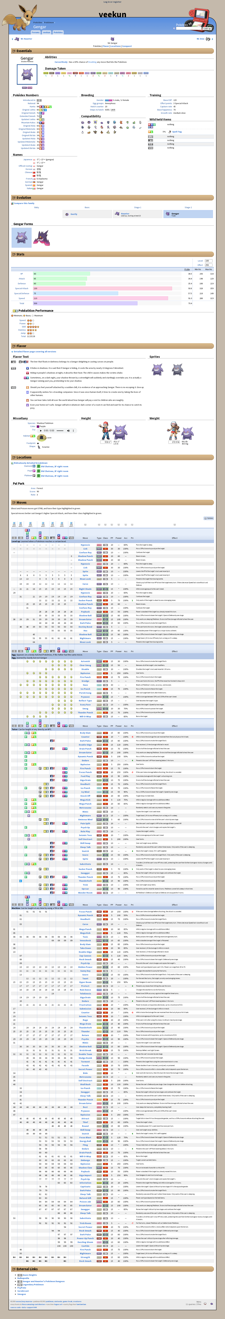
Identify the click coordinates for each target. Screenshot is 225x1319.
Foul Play (85, 776)
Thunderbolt (85, 880)
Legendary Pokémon (33, 1284)
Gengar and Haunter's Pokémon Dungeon (44, 1281)
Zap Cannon (85, 955)
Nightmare (85, 638)
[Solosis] (127, 126)
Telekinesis (85, 993)
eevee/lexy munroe (24, 1301)
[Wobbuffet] (114, 121)
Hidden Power (85, 967)
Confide (85, 1246)
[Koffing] (95, 121)
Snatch (85, 851)
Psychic (85, 1039)
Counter (85, 736)
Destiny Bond (85, 626)
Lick (85, 548)
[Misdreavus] (108, 121)
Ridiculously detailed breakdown (30, 463)
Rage (85, 1020)
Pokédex (37, 22)
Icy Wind (85, 791)
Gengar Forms (23, 224)
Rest (85, 1107)
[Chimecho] (95, 126)
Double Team (85, 1054)
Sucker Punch (85, 600)
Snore (85, 854)
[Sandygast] (108, 131)
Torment (85, 1061)
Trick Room (85, 1223)
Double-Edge (85, 744)
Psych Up (85, 827)
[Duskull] (89, 126)
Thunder (85, 1031)
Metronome (85, 807)
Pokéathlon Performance (35, 311)
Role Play (85, 831)
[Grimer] (82, 121)
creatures (77, 1301)
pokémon (50, 1301)
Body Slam (85, 732)
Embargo (85, 1160)
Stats (20, 254)
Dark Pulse (85, 623)
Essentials (24, 51)
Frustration (85, 1004)
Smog (85, 708)
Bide (85, 1073)
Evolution (24, 197)
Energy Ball (85, 1141)
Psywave (85, 696)
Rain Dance (85, 989)
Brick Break (85, 1050)
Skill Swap (85, 843)
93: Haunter (26, 38)
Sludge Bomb (85, 1058)
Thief (85, 1122)
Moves (21, 502)
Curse (85, 584)
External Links (27, 1269)
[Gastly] (89, 121)
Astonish (85, 661)
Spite (85, 571)
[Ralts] (127, 121)
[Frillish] (134, 126)
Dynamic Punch (85, 756)
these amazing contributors (33, 1304)
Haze (85, 685)
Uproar (85, 888)
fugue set (58, 1304)
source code (15, 1307)
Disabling (92, 62)
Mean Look (85, 578)
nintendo (58, 1301)
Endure (85, 760)
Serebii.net (23, 1291)
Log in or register (112, 1)
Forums (35, 32)
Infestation (85, 1182)
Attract (85, 1118)
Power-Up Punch (85, 1238)
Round (85, 1126)
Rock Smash (85, 959)
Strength (85, 1257)
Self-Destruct (85, 839)
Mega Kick (85, 799)
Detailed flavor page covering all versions (35, 351)
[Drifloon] (108, 126)
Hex (85, 630)
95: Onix (201, 38)
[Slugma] (121, 121)
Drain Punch (85, 748)
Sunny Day (85, 970)
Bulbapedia (23, 1278)
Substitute (85, 864)
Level (200, 261)
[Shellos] (102, 126)
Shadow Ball (85, 615)
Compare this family (24, 203)
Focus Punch (85, 772)
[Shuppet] (82, 126)
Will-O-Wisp (85, 716)
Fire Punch (85, 677)
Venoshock (85, 940)
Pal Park (18, 483)
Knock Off (85, 795)
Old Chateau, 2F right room (54, 466)
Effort (200, 265)
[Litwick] (82, 131)
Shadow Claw (85, 1167)
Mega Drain (85, 1023)
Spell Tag (177, 131)
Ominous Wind (85, 819)
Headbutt (85, 784)
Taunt (85, 978)
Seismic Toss (85, 835)
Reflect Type (85, 700)
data (24, 1307)
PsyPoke (21, 1287)
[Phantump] (95, 131)
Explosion (85, 673)
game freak (67, 1301)
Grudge (85, 681)
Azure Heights (30, 1275)
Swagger (85, 873)
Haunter (125, 213)
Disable (85, 669)
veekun (112, 14)
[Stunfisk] (89, 131)
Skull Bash (85, 1084)
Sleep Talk (85, 847)
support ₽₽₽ (32, 1307)
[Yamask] (121, 126)
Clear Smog (85, 665)
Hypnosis (85, 544)
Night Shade (85, 589)
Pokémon (49, 22)
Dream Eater (85, 619)
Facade (85, 1065)
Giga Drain (85, 780)
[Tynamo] (140, 126)
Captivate (85, 1186)
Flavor (106, 46)
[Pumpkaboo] (102, 131)
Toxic (85, 936)
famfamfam (81, 1304)
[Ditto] (102, 121)
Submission (85, 1008)
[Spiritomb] (114, 126)
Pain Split (85, 823)
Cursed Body (61, 62)
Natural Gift (85, 1198)
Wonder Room (85, 892)
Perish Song (85, 692)
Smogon (21, 1294)
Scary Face (85, 704)
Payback (85, 611)
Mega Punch (85, 803)
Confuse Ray (85, 552)
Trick (85, 884)
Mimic (85, 811)
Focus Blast (85, 1137)
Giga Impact (85, 1175)
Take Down (85, 948)
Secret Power (85, 1069)
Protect (85, 986)
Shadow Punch (85, 556)
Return (85, 1035)
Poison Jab (85, 1201)
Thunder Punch (85, 712)
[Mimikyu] (114, 131)
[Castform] (140, 121)
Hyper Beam (85, 982)
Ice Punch (85, 688)
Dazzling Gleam (85, 1242)
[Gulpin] (134, 121)
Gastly (74, 214)
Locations (116, 46)
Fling (85, 1145)
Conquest (127, 46)
